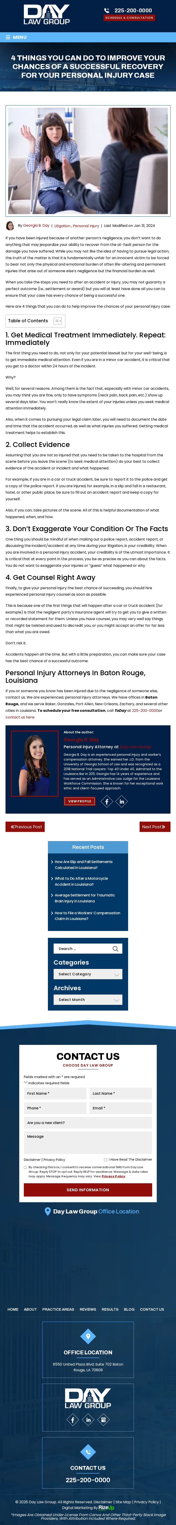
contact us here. (20, 717)
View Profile (79, 801)
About (30, 1309)
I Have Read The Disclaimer (130, 1159)
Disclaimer (32, 1159)
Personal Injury (86, 226)
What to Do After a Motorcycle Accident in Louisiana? (81, 881)
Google (103, 1419)
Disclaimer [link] (103, 1502)
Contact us (152, 1309)
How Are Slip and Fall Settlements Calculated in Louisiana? (84, 864)
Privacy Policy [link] (146, 1502)
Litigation (62, 226)
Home (13, 1309)
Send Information (88, 1190)
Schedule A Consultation (129, 18)
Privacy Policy (54, 1159)
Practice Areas (58, 1309)
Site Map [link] (123, 1502)
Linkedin (122, 801)
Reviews (88, 1309)
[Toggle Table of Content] (55, 321)
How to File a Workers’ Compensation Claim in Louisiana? (87, 915)
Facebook (107, 801)
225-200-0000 (133, 10)
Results (110, 1309)
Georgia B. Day (36, 225)
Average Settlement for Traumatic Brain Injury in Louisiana (85, 898)
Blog (129, 1309)
